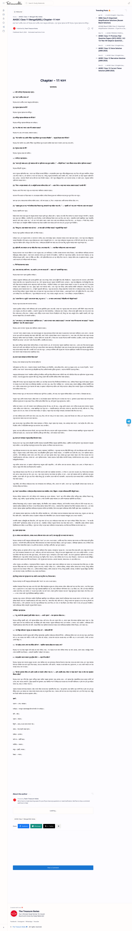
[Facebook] (13, 921)
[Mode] (128, 3)
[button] (3, 3)
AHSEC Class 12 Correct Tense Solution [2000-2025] (110, 69)
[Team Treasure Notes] (27, 28)
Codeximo (125, 927)
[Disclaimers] (4, 23)
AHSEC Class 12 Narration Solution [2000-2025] (111, 59)
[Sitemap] (4, 27)
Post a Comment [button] (53, 868)
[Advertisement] (53, 51)
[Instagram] (21, 921)
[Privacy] (4, 19)
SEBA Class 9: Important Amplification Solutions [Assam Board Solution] (110, 20)
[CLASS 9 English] (111, 15)
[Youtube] (36, 921)
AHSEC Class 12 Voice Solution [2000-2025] (110, 49)
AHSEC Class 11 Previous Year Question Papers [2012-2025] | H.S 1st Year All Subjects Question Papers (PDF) (111, 38)
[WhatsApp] (29, 921)
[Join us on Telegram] (128, 421)
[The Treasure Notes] (14, 3)
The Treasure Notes (19, 927)
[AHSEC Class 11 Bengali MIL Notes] (25, 819)
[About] (4, 10)
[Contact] (4, 14)
